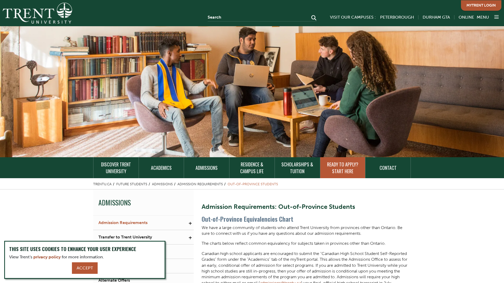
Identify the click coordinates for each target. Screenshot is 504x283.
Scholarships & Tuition (297, 168)
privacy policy (47, 256)
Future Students (131, 184)
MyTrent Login (481, 5)
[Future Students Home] (37, 13)
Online (466, 17)
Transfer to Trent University (125, 237)
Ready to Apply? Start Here (342, 168)
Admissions (207, 167)
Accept (85, 267)
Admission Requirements (200, 184)
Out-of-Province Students (253, 184)
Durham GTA (436, 17)
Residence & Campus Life (252, 168)
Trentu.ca (102, 184)
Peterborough (397, 17)
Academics (161, 167)
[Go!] (312, 18)
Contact (388, 167)
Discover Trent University (116, 168)
